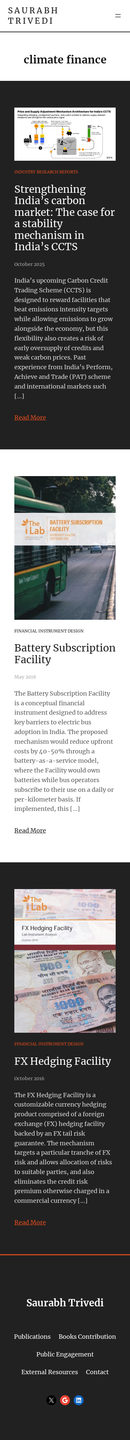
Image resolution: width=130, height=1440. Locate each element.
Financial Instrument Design (49, 630)
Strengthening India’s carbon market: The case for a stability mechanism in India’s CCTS (64, 218)
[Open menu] (118, 16)
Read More (30, 417)
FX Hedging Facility (62, 1061)
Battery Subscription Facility (65, 653)
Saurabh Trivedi (33, 15)
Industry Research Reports (46, 171)
